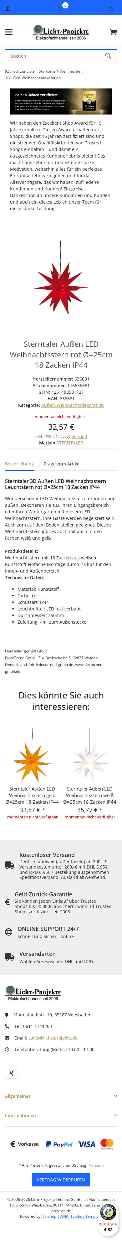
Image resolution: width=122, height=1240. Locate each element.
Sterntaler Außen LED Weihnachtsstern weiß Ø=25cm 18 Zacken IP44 (89, 795)
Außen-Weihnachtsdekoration (72, 405)
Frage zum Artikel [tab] (62, 464)
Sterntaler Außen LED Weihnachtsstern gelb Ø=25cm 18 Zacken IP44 (32, 795)
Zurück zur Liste (21, 71)
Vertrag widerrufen (61, 1180)
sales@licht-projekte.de (53, 1038)
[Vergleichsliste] (59, 9)
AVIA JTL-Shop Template (81, 1216)
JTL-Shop (49, 1216)
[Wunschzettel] (111, 9)
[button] (61, 1096)
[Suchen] (111, 56)
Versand (79, 436)
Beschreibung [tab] (19, 464)
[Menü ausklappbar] (9, 32)
